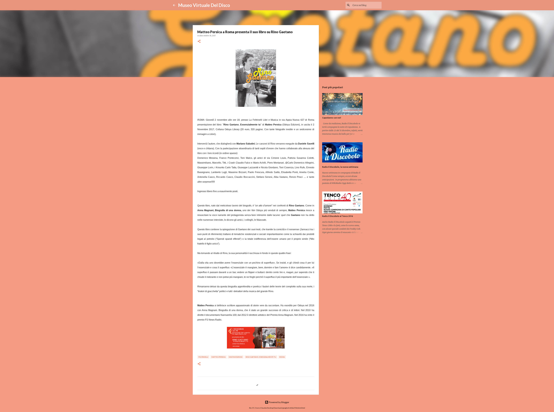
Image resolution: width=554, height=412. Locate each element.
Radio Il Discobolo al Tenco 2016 (337, 216)
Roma (282, 357)
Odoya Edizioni (235, 357)
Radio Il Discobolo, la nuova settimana (340, 167)
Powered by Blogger (278, 402)
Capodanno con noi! (331, 118)
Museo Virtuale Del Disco (204, 5)
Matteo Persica (218, 357)
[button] (199, 41)
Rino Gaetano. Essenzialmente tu (261, 357)
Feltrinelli (203, 357)
